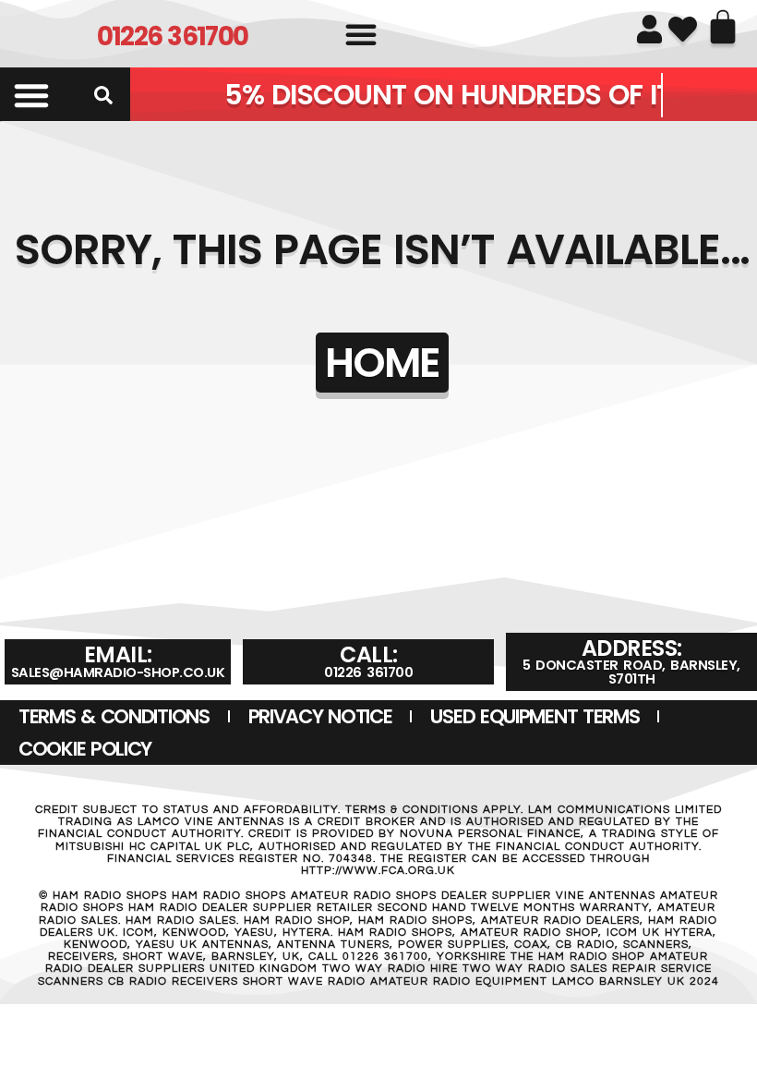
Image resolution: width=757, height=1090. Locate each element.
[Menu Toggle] (31, 95)
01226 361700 (172, 36)
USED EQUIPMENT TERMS (534, 716)
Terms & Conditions (114, 716)
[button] (361, 34)
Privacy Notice (320, 716)
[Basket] (722, 26)
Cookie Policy (84, 748)
